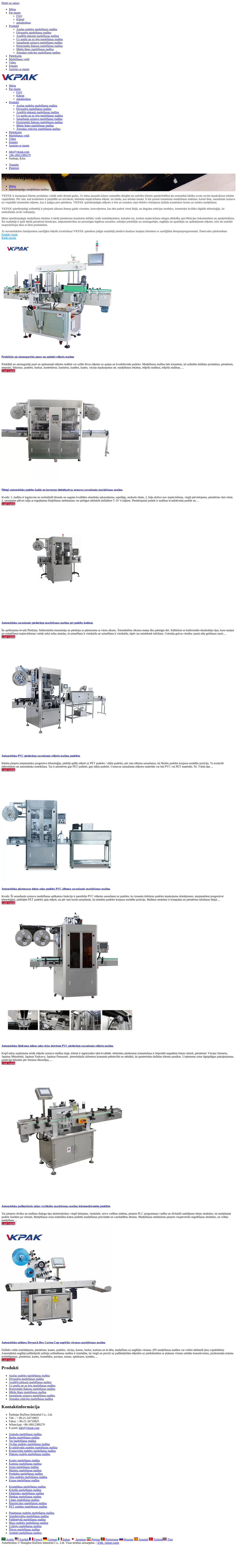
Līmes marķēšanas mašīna (24, 1499)
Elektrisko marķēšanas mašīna (26, 1493)
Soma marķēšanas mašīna (24, 1467)
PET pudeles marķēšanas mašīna (28, 1506)
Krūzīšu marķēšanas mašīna (25, 1490)
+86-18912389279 (20, 155)
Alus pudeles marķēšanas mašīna (28, 1477)
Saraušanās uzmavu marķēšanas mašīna (39, 42)
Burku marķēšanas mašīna (24, 1437)
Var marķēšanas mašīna (22, 1440)
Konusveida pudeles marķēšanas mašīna (32, 1450)
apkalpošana (23, 22)
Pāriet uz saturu (10, 3)
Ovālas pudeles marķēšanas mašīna (29, 1444)
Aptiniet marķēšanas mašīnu (25, 1532)
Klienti (20, 19)
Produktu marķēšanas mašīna (26, 1473)
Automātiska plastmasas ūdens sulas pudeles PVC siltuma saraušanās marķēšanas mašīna (55, 888)
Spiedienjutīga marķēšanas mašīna (29, 1516)
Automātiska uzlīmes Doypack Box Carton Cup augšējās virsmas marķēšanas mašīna (53, 1342)
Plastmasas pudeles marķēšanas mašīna (31, 1512)
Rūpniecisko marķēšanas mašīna (28, 1503)
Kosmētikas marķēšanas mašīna (27, 1486)
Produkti (14, 26)
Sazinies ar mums (19, 69)
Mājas (12, 9)
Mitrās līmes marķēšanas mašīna (35, 49)
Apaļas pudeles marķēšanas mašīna (36, 29)
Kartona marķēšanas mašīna (25, 1463)
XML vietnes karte (108, 1542)
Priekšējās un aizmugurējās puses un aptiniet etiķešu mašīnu (37, 356)
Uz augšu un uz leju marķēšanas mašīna (39, 39)
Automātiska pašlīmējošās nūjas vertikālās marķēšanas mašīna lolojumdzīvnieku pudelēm (55, 1206)
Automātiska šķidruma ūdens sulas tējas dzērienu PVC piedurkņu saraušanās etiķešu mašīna (57, 1045)
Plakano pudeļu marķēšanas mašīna (29, 1454)
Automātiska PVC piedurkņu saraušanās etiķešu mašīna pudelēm (40, 755)
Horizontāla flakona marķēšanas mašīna (39, 45)
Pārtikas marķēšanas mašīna (25, 1496)
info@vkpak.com (19, 151)
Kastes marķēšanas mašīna (24, 1460)
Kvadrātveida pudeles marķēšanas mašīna (33, 1447)
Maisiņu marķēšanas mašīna (25, 1470)
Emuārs (13, 65)
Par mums (15, 12)
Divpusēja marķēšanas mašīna (33, 32)
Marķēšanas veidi (19, 59)
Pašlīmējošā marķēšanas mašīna (27, 1519)
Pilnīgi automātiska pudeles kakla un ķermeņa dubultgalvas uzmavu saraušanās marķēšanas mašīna (62, 489)
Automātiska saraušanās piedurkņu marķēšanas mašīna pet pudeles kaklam (47, 622)
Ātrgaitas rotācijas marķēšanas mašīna (38, 52)
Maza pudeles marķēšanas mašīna (28, 1522)
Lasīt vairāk (8, 370)
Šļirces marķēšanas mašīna (24, 1529)
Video (12, 62)
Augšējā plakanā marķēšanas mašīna (37, 36)
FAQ (19, 16)
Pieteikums (15, 55)
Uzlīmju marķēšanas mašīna (25, 1526)
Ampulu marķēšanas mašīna (25, 1434)
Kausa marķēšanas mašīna (24, 1480)
